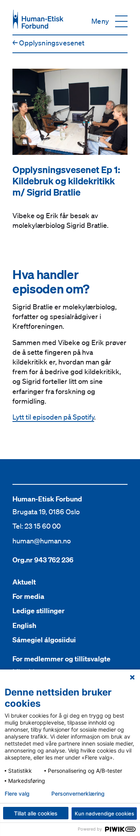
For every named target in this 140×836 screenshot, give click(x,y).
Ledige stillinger (38, 610)
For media (28, 596)
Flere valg (17, 794)
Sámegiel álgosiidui (44, 639)
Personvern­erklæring (78, 794)
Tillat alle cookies (36, 813)
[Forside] (38, 19)
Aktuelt (24, 582)
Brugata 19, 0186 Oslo (46, 511)
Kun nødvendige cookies (104, 813)
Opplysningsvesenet (48, 42)
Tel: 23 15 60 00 (36, 526)
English (24, 625)
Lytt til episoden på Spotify (53, 417)
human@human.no (41, 540)
